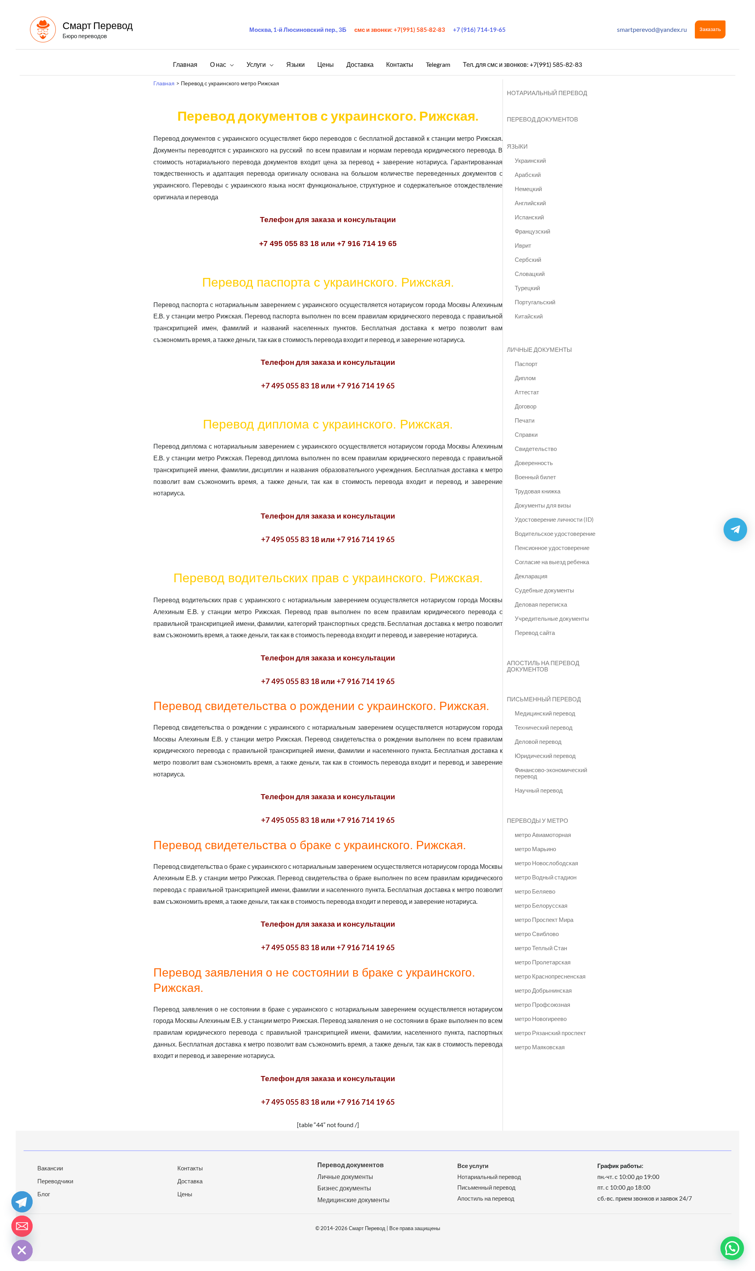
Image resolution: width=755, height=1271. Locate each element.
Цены (184, 1193)
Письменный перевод (486, 1187)
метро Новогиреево (541, 1018)
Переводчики (55, 1181)
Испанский (529, 217)
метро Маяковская (540, 1046)
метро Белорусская (541, 905)
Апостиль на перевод (485, 1198)
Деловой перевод (538, 741)
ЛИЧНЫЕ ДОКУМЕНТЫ (539, 349)
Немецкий (528, 188)
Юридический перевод (545, 755)
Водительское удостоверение (555, 533)
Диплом (525, 377)
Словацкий (530, 273)
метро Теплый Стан (541, 947)
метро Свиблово (537, 933)
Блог (43, 1193)
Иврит (523, 245)
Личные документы (345, 1176)
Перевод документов (350, 1164)
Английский (530, 202)
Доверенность (534, 462)
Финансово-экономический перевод (551, 773)
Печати (524, 420)
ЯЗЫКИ (517, 146)
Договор (525, 406)
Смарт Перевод (98, 25)
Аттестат (527, 391)
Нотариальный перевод (489, 1176)
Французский (532, 231)
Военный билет (535, 476)
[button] (710, 29)
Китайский (529, 316)
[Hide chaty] (22, 1250)
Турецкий (527, 287)
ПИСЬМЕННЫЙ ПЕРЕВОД (544, 699)
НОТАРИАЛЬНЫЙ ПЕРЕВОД (547, 92)
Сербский (528, 259)
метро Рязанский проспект (550, 1032)
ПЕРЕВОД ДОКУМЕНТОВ (542, 119)
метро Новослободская (546, 862)
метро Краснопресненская (550, 976)
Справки (526, 434)
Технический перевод (544, 727)
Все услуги (472, 1165)
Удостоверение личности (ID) (554, 519)
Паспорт (526, 363)
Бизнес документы (344, 1188)
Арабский (528, 174)
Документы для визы (543, 505)
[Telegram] (22, 1201)
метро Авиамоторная (543, 834)
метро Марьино (535, 848)
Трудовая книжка (537, 491)
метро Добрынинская (543, 990)
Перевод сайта (535, 632)
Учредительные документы (552, 618)
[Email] (22, 1226)
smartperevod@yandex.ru (652, 29)
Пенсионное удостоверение (552, 547)
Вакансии (50, 1168)
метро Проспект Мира (544, 919)
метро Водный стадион (545, 877)
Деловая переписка (541, 604)
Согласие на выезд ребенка (552, 561)
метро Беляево (535, 891)
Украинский (530, 160)
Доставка (190, 1181)
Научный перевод (539, 790)
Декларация (531, 575)
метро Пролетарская (543, 962)
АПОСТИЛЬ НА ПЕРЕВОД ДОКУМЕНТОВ (543, 666)
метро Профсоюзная (542, 1004)
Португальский (535, 301)
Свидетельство (536, 448)
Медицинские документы (353, 1199)
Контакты (190, 1168)
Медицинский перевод (545, 713)
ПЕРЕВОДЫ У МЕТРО (537, 820)
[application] (230, 64)
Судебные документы (544, 590)
